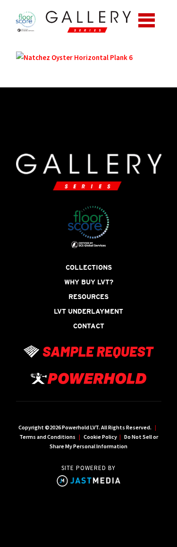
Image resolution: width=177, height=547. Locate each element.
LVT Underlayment (88, 311)
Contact (88, 326)
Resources (88, 296)
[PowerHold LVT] (88, 21)
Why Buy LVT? (88, 282)
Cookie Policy (100, 436)
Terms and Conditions (47, 436)
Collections (89, 267)
